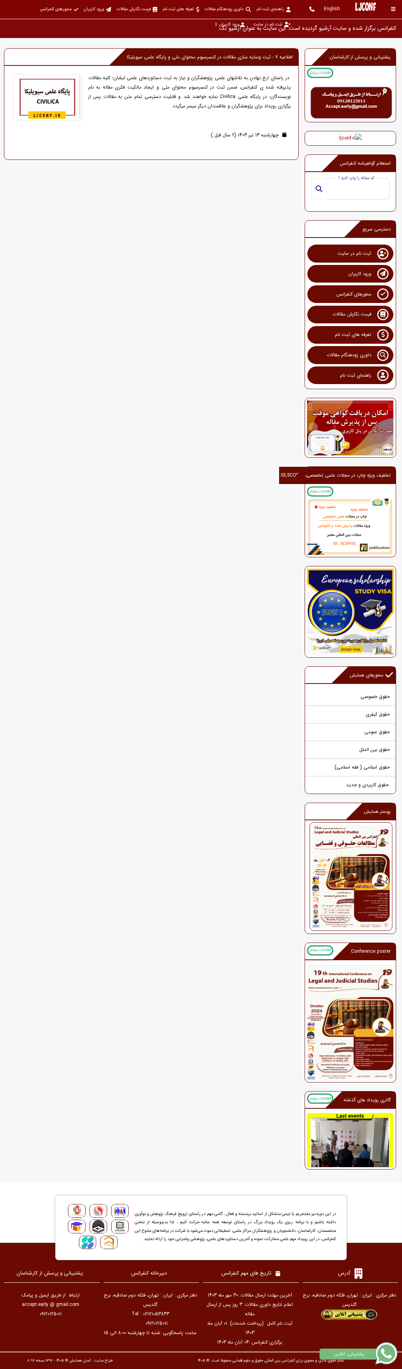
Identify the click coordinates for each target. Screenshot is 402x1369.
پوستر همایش (377, 811)
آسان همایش (80, 1361)
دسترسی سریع (376, 229)
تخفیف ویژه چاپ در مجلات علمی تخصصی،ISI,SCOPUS (336, 475)
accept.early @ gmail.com (50, 1304)
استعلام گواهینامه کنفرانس (365, 163)
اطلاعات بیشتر (320, 73)
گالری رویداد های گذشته (367, 1100)
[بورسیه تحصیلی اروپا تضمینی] (350, 611)
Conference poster (371, 951)
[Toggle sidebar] (393, 9)
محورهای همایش (366, 675)
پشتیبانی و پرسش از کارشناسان (360, 57)
